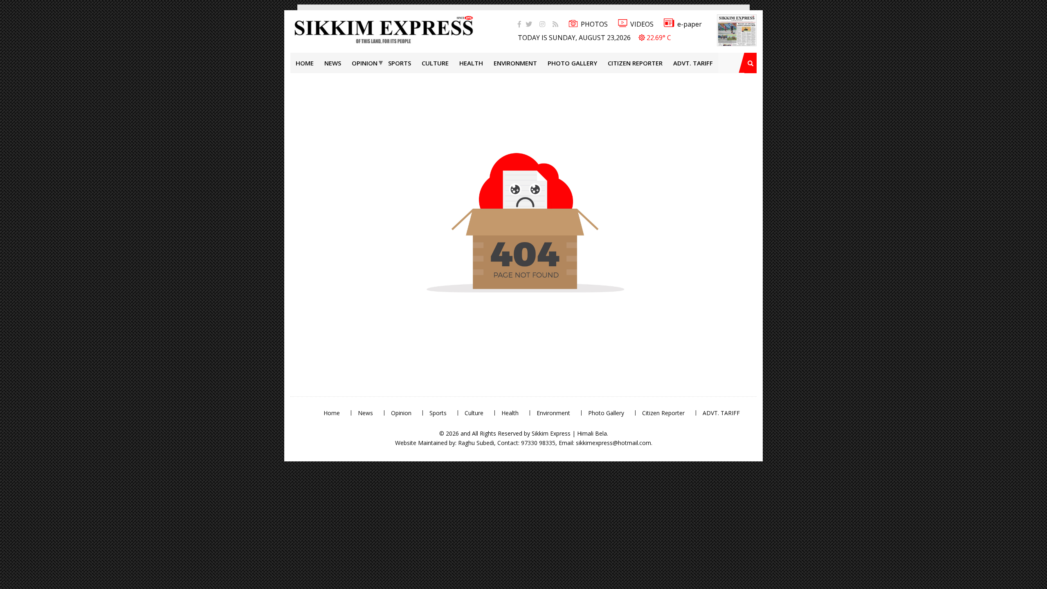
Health (471, 63)
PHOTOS (594, 24)
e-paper (689, 24)
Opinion (364, 63)
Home (305, 63)
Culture (435, 63)
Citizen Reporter (635, 63)
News (332, 63)
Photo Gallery (572, 63)
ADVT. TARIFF (693, 63)
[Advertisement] (26, 116)
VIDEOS (642, 24)
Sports (399, 63)
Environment (515, 63)
